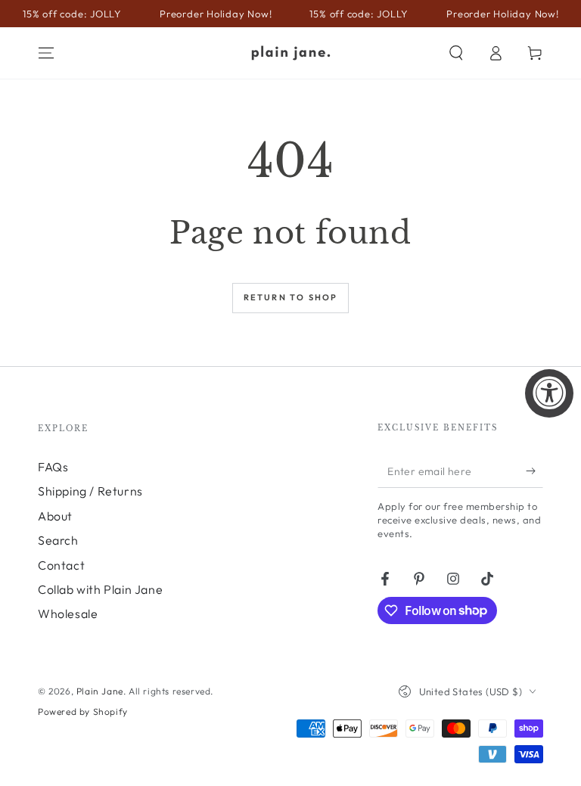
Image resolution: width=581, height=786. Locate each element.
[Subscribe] (534, 470)
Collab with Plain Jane (100, 589)
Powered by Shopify (83, 711)
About (55, 515)
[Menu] (46, 53)
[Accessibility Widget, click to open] (549, 393)
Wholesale (68, 613)
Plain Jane (99, 691)
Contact (61, 565)
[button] (456, 53)
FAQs (53, 466)
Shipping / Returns (90, 491)
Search (58, 540)
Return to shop (291, 297)
